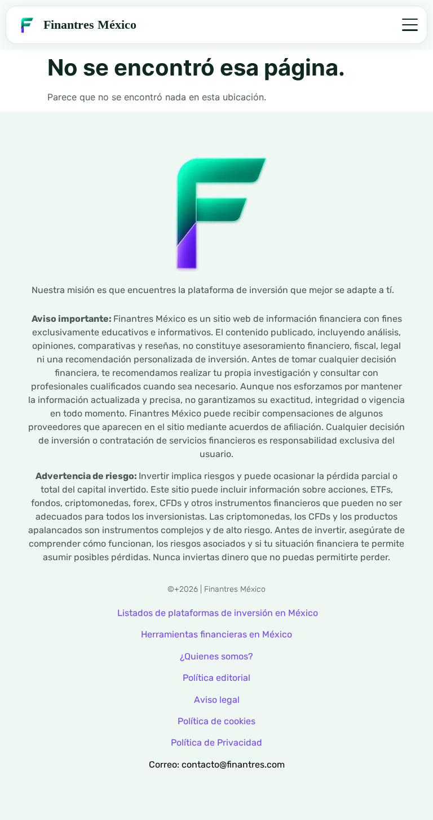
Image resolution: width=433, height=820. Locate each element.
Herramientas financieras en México (216, 634)
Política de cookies (216, 721)
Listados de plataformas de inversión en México (217, 613)
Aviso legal (217, 699)
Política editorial (216, 677)
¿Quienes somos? (216, 656)
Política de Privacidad (216, 742)
